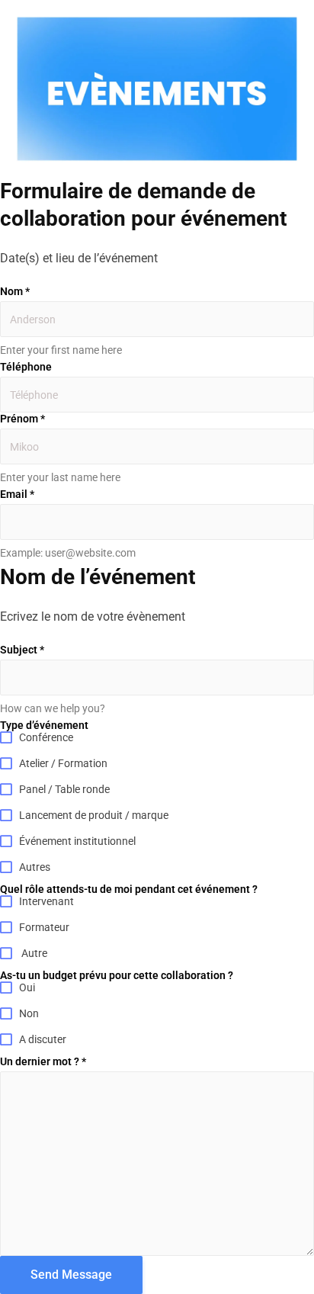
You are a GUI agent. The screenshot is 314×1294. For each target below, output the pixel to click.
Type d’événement (44, 725)
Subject (22, 650)
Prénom (22, 419)
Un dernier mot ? (43, 1061)
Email (17, 494)
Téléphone (26, 367)
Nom (15, 291)
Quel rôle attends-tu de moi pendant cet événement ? (129, 889)
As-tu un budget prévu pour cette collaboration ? (116, 975)
